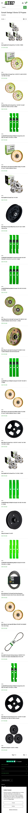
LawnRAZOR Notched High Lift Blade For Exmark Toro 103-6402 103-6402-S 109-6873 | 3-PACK (13, 136)
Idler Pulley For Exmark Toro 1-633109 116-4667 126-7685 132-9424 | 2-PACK (13, 443)
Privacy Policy (11, 799)
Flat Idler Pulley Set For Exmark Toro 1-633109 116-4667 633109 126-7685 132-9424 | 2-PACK (13, 105)
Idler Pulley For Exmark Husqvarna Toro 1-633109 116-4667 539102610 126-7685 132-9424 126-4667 (13, 717)
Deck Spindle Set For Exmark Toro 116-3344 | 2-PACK (12, 473)
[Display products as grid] (23, 19)
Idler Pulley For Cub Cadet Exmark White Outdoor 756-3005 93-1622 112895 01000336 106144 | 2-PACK (13, 412)
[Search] (25, 7)
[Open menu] (2, 2)
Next (24, 755)
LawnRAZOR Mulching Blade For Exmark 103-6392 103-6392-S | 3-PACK (13, 289)
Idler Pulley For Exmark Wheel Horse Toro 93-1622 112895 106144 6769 (13, 227)
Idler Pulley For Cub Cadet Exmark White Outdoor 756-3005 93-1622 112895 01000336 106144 (13, 167)
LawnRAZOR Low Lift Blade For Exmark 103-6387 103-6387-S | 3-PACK (14, 381)
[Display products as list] (26, 19)
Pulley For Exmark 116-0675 (7, 533)
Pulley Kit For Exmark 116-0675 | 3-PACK (9, 747)
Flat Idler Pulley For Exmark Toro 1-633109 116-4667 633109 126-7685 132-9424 (14, 75)
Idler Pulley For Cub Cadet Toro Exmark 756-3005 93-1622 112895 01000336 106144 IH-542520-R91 (13, 350)
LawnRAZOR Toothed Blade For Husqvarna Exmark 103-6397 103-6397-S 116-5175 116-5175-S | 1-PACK (13, 258)
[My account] (22, 3)
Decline (13, 806)
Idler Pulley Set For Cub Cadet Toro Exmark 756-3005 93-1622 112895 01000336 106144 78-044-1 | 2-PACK (14, 320)
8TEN (2, 43)
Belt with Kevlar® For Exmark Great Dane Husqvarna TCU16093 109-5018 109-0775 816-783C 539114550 (12, 594)
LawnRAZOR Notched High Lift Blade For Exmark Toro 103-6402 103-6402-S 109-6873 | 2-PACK (13, 686)
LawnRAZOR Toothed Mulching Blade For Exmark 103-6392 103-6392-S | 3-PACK (13, 563)
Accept (13, 802)
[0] (25, 3)
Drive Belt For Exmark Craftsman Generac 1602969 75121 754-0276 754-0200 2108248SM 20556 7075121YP (13, 655)
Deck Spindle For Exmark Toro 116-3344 (9, 197)
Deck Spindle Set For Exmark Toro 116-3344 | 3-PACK (12, 45)
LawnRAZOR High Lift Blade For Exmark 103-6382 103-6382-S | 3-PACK (13, 503)
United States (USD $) (6, 780)
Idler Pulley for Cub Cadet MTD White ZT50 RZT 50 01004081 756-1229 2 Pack (13, 625)
